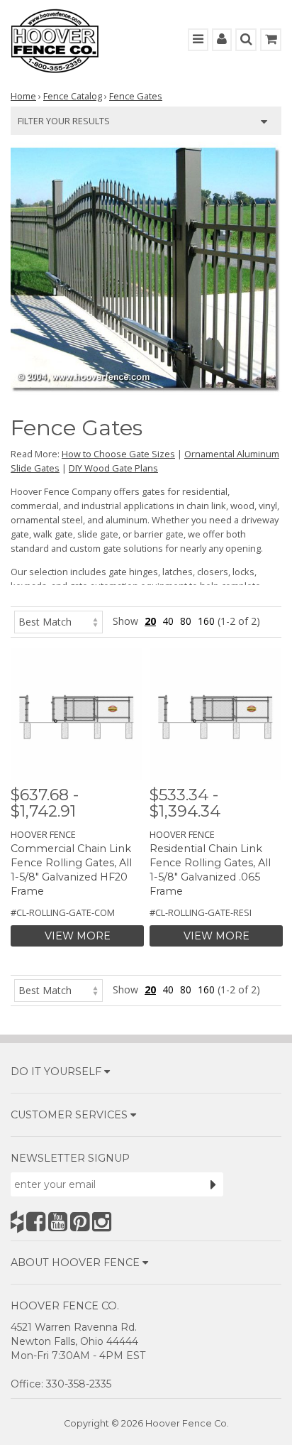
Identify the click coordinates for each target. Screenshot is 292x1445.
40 (168, 621)
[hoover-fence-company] (17, 1222)
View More (78, 935)
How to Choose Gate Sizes (118, 453)
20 (150, 621)
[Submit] (213, 1184)
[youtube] (57, 1222)
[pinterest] (79, 1222)
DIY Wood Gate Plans (113, 468)
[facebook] (35, 1222)
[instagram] (101, 1222)
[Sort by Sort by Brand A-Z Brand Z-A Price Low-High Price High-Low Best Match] (58, 621)
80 (185, 621)
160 (206, 621)
